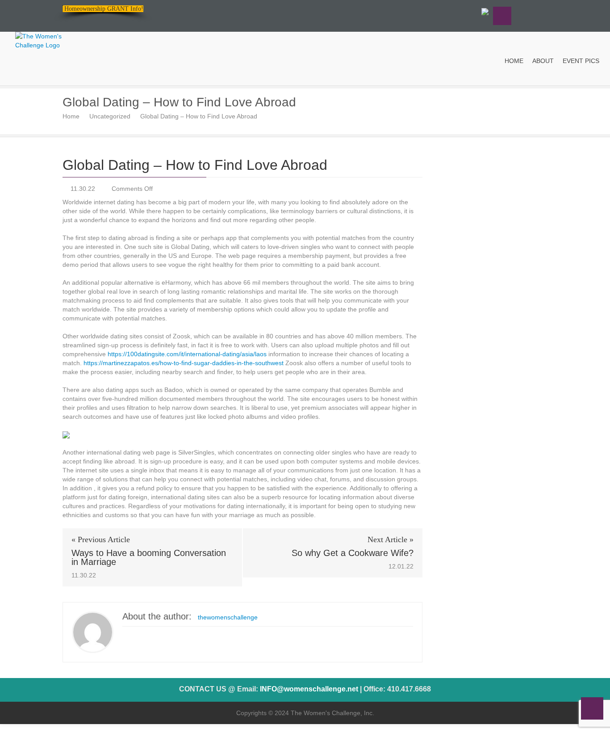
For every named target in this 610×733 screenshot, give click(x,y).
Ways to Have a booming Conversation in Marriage (148, 557)
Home (71, 116)
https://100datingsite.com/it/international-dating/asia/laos (187, 354)
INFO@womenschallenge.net (309, 689)
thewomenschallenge (228, 617)
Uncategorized (109, 116)
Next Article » (391, 539)
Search (502, 16)
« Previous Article (100, 539)
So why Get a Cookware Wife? (353, 552)
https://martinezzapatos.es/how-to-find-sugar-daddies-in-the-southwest (184, 362)
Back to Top (592, 708)
